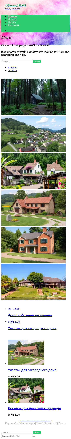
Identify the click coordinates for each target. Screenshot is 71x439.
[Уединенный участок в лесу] (35, 97)
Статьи (12, 22)
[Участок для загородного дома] (35, 208)
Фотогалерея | (28, 423)
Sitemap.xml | (51, 423)
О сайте (12, 19)
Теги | (40, 423)
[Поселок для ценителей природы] (35, 171)
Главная (12, 16)
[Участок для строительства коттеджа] (35, 245)
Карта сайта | (12, 423)
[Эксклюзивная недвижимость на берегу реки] (35, 282)
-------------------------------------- (35, 420)
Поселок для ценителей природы (34, 408)
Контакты (13, 25)
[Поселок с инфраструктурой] (35, 134)
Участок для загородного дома (32, 370)
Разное (62, 423)
